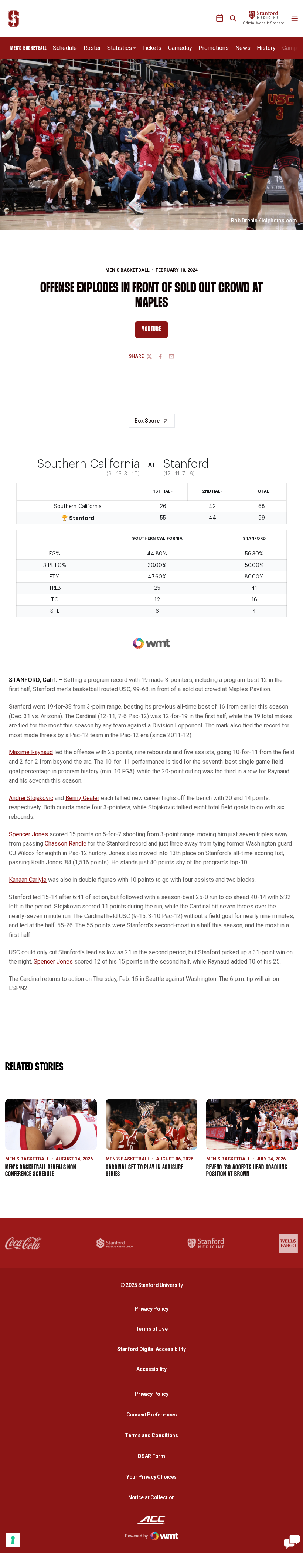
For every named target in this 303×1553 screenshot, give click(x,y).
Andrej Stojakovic (31, 797)
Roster (92, 47)
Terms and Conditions (151, 1435)
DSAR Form (151, 1456)
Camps (291, 47)
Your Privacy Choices (151, 1477)
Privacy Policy (153, 1308)
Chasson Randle (65, 843)
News (243, 47)
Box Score (147, 421)
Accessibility (153, 1369)
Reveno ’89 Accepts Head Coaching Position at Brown (246, 1170)
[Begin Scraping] (292, 1542)
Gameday (180, 47)
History (266, 47)
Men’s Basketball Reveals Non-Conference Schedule (41, 1170)
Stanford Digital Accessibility (153, 1349)
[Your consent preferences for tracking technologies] (13, 1540)
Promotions (213, 47)
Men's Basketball (127, 270)
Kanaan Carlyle (28, 879)
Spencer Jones (28, 834)
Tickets (151, 47)
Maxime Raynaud (31, 752)
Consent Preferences (151, 1415)
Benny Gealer (82, 797)
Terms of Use (152, 1329)
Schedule (65, 47)
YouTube (154, 331)
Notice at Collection (151, 1497)
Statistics (119, 47)
